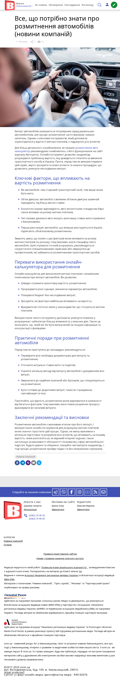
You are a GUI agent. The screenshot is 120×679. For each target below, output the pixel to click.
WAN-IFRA (9, 579)
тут (80, 571)
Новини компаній (25, 456)
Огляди (8, 544)
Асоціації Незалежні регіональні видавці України (51, 575)
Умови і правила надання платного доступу (60, 558)
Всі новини (41, 4)
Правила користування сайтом (60, 553)
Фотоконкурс (88, 4)
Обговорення (56, 4)
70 (40, 41)
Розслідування (72, 4)
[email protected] (14, 672)
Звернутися (58, 509)
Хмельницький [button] (24, 6)
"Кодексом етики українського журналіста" (64, 567)
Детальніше (30, 509)
